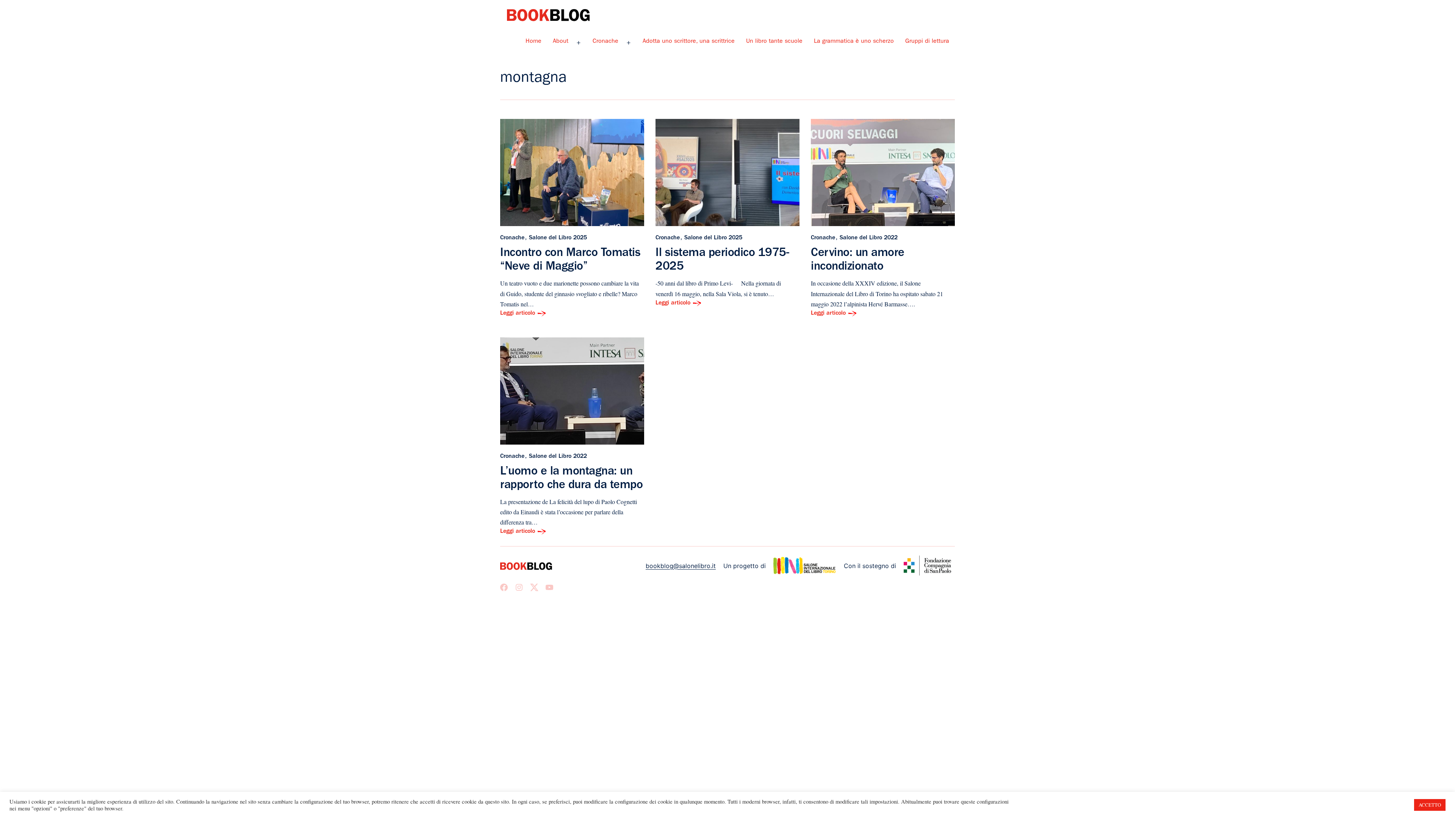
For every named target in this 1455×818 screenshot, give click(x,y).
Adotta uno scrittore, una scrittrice (689, 42)
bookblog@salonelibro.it (681, 566)
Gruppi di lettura (927, 42)
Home (533, 42)
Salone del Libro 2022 (869, 238)
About (560, 42)
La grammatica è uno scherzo (854, 42)
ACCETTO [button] (1430, 804)
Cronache (605, 42)
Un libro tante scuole (774, 42)
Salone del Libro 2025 (558, 238)
